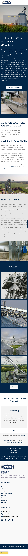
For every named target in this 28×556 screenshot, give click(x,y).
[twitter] (9, 520)
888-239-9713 (12, 167)
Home (2, 486)
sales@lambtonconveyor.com (9, 169)
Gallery (3, 491)
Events (3, 498)
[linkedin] (5, 520)
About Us (3, 488)
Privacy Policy (4, 500)
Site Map (3, 502)
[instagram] (12, 520)
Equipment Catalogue (6, 493)
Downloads (4, 495)
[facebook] (2, 520)
